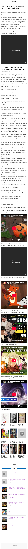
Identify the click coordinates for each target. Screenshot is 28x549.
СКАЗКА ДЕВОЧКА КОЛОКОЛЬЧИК (15, 525)
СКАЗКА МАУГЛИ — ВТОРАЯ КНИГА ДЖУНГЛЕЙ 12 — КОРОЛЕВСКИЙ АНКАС (16, 488)
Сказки (14, 1)
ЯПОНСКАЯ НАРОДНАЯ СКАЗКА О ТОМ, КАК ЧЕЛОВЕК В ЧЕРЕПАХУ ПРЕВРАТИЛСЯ (16, 496)
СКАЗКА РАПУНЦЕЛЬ (12, 472)
